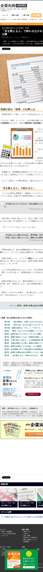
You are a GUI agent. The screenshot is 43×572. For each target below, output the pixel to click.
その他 (25, 533)
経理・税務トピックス (30, 539)
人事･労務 (25, 15)
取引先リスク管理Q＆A (30, 537)
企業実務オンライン (6, 19)
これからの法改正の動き (8, 533)
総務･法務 (15, 15)
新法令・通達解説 (6, 531)
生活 (23, 547)
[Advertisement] (18, 457)
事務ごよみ (26, 531)
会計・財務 (26, 535)
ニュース (5, 15)
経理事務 (24, 19)
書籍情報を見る (33, 394)
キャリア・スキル (5, 547)
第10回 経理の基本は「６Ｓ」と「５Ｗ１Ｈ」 (23, 328)
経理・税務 (16, 19)
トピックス (4, 535)
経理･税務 (36, 15)
